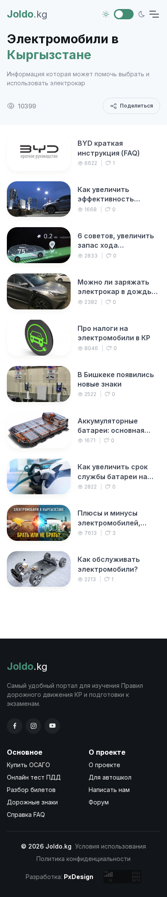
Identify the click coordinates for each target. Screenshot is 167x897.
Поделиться (136, 105)
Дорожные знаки (32, 802)
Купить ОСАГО (28, 764)
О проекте (104, 764)
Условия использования (110, 846)
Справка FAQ (26, 814)
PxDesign (78, 876)
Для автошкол (110, 777)
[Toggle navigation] (153, 14)
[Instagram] (33, 726)
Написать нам (109, 789)
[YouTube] (52, 726)
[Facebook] (14, 726)
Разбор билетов (31, 789)
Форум (99, 802)
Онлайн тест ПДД (34, 777)
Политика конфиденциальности (83, 858)
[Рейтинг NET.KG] (122, 876)
